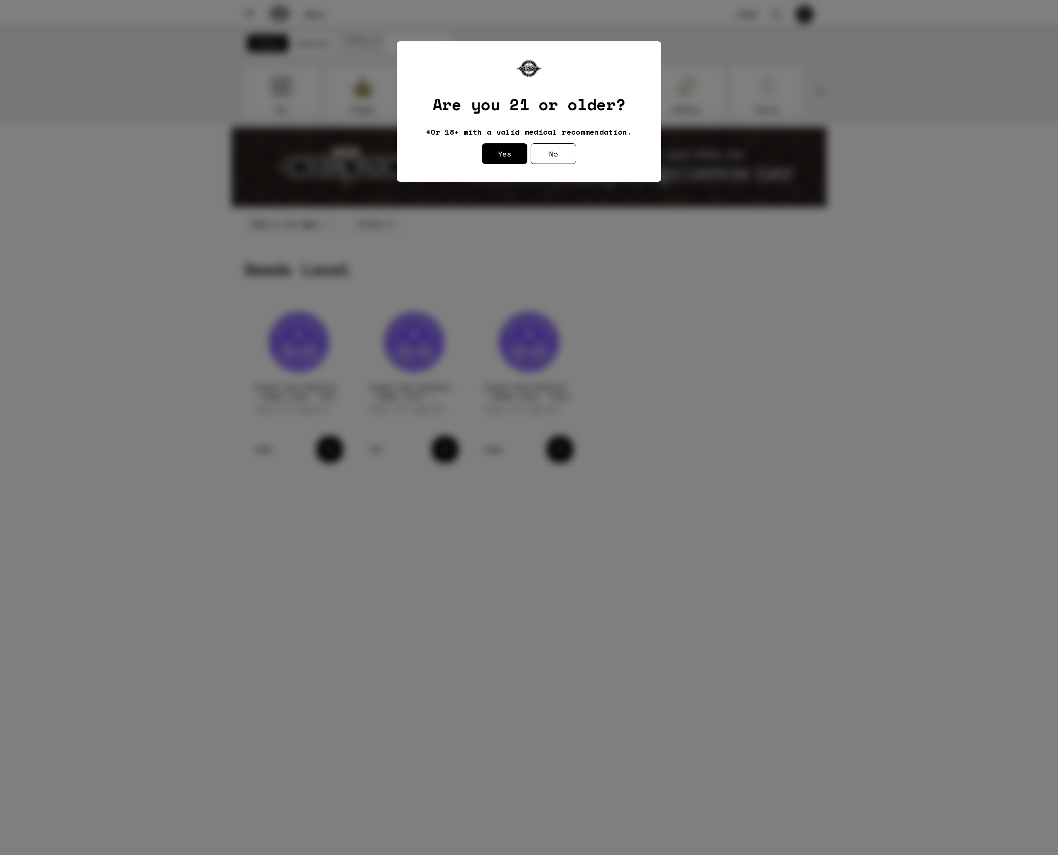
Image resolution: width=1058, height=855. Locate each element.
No (553, 153)
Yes (505, 153)
